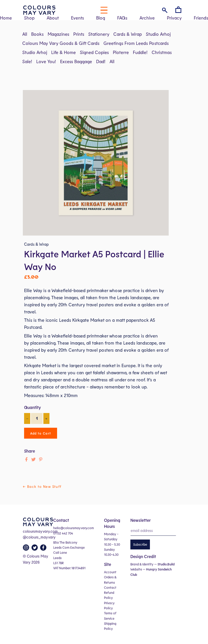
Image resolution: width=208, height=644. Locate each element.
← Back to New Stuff (42, 486)
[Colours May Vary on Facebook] (44, 548)
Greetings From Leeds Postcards (136, 43)
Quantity (32, 407)
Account (110, 572)
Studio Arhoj (158, 34)
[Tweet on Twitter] (33, 459)
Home (6, 18)
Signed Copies (94, 52)
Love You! (46, 61)
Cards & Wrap (127, 34)
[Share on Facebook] (26, 459)
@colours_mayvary (39, 537)
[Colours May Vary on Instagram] (26, 548)
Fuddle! (140, 52)
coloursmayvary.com (40, 531)
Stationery (98, 34)
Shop (29, 18)
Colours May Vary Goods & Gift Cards (60, 43)
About (53, 18)
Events (77, 18)
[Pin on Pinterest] (40, 459)
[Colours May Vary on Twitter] (35, 548)
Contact (110, 587)
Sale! (27, 61)
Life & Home (63, 52)
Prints (78, 34)
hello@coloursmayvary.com (73, 528)
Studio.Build (166, 564)
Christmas (162, 52)
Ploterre (121, 52)
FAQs (122, 18)
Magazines (58, 34)
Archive (147, 18)
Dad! (101, 61)
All (24, 34)
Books (37, 34)
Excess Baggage (76, 61)
